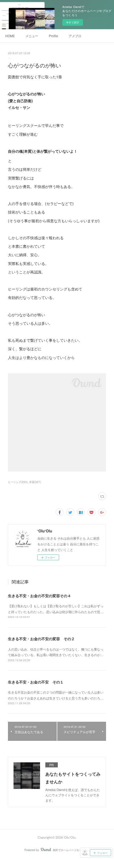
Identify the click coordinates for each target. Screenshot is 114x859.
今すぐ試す (72, 22)
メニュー (31, 35)
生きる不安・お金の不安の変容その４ (39, 595)
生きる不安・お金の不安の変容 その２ (41, 638)
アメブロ (75, 35)
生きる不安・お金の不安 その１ (36, 682)
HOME (10, 35)
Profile (53, 35)
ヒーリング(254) (18, 482)
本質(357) (35, 482)
